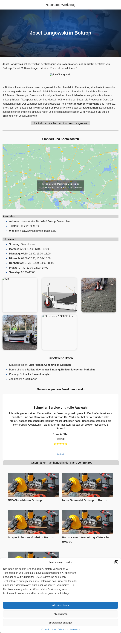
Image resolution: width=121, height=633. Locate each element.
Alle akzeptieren (60, 605)
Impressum (75, 629)
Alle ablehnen (60, 614)
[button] (116, 562)
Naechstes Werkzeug (60, 4)
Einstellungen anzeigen (60, 622)
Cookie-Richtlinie (48, 629)
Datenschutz (63, 629)
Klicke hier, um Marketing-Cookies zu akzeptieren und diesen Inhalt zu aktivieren (60, 186)
